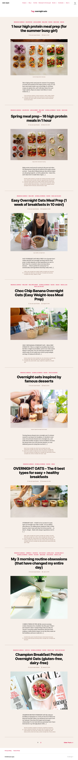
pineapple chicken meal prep (30, 185)
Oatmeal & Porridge (50, 110)
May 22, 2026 (46, 35)
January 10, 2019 (46, 667)
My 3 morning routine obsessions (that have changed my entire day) (39, 563)
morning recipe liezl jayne (29, 638)
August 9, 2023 (46, 303)
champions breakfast (31, 729)
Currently (29, 552)
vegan (45, 185)
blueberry (34, 95)
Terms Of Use (16, 750)
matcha (43, 539)
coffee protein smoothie (31, 180)
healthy (49, 95)
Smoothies (56, 22)
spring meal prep (40, 185)
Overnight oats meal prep (47, 272)
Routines (36, 554)
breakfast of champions (37, 727)
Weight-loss (64, 284)
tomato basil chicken (28, 99)
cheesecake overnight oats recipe (31, 449)
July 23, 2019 (46, 571)
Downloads (60, 2)
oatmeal (39, 730)
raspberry (36, 274)
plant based (49, 452)
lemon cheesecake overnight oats (46, 450)
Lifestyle (27, 650)
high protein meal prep (39, 97)
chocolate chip (27, 359)
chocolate (51, 535)
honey (35, 539)
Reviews (31, 554)
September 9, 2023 (46, 209)
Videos (53, 464)
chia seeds (38, 729)
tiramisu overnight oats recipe (37, 453)
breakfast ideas (27, 637)
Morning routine (38, 638)
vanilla (39, 274)
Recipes (24, 2)
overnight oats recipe (28, 274)
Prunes (50, 731)
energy (34, 538)
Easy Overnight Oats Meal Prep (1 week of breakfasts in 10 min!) (39, 202)
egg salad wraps (45, 180)
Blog (30, 2)
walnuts (53, 731)
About (67, 2)
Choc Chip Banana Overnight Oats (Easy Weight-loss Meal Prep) (39, 295)
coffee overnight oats (42, 537)
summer (43, 98)
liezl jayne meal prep (46, 182)
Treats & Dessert (53, 372)
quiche (35, 98)
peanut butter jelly (51, 541)
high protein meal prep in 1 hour (35, 182)
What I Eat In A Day (56, 195)
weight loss (42, 360)
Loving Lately (50, 552)
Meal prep (44, 22)
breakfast (30, 727)
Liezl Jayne (5, 3)
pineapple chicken (50, 184)
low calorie (46, 97)
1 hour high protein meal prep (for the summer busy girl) (39, 28)
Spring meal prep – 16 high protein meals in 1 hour (39, 118)
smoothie (39, 98)
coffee (45, 95)
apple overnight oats (31, 535)
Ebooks (54, 2)
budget (47, 535)
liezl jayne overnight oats (34, 452)
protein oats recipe (35, 731)
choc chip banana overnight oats (48, 358)
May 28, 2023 (46, 385)
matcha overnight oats (50, 539)
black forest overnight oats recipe (43, 448)
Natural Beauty (59, 552)
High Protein (29, 22)
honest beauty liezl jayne (48, 637)
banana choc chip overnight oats (34, 358)
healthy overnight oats (44, 271)
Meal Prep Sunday (33, 284)
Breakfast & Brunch (19, 22)
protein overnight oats (43, 731)
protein (28, 731)
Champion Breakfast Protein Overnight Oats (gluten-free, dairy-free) (39, 658)
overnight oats (27, 98)
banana (25, 358)
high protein (31, 97)
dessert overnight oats (48, 449)
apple (25, 535)
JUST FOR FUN (42, 552)
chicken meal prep (40, 95)
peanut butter (33, 360)
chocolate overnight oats (29, 537)
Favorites (35, 552)
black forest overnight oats (29, 448)
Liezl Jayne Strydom (36, 35)
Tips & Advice (49, 554)
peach (32, 98)
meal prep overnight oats (46, 359)
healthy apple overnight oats (47, 538)
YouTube (35, 2)
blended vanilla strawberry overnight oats (32, 178)
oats (43, 730)
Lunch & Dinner (37, 22)
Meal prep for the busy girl (45, 2)
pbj (40, 541)
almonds (26, 727)
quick (25, 542)
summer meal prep (49, 98)
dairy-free (39, 180)
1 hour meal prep (27, 95)
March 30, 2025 (46, 124)
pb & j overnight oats (35, 541)
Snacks (62, 22)
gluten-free (34, 181)
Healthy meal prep (45, 181)
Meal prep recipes (35, 184)
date (54, 537)
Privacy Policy (8, 750)
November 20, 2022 (46, 481)
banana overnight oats (40, 535)
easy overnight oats (31, 271)
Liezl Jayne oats (34, 730)
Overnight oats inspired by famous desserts (39, 379)
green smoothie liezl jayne (36, 637)
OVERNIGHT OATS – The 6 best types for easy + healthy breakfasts (39, 472)
